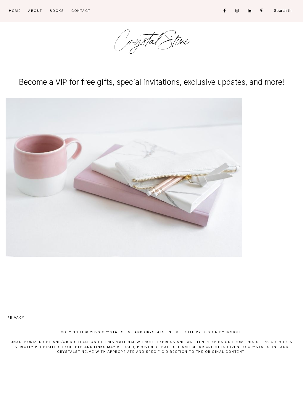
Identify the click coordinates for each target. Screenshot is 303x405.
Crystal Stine (151, 41)
